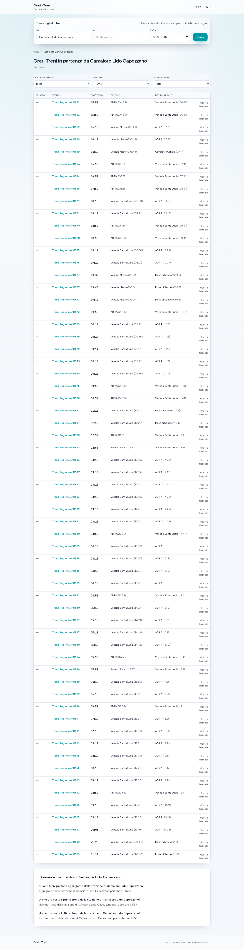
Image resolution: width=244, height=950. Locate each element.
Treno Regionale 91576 (66, 385)
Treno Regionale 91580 (66, 533)
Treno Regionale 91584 (66, 657)
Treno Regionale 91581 (65, 410)
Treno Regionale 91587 (66, 620)
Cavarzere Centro (165, 151)
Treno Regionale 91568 (66, 188)
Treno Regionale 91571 (65, 201)
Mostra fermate (203, 104)
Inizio (198, 6)
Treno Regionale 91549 (66, 607)
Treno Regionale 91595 (65, 805)
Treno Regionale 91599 (66, 842)
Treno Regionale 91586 (66, 669)
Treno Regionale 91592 (65, 792)
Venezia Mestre (119, 127)
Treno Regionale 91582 (65, 595)
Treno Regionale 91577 (66, 275)
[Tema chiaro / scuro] (207, 6)
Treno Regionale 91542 (66, 447)
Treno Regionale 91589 (66, 681)
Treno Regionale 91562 (65, 102)
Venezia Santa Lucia (167, 102)
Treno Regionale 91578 (66, 435)
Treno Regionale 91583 (65, 459)
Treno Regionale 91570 (66, 225)
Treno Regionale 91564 (66, 164)
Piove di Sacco (163, 275)
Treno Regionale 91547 (66, 472)
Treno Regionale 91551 (65, 755)
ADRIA (114, 102)
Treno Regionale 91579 (66, 324)
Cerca (200, 37)
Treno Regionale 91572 (65, 312)
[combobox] (63, 37)
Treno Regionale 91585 (65, 546)
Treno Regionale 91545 (66, 361)
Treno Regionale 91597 (66, 829)
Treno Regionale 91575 (65, 250)
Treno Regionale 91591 (65, 718)
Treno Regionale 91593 (65, 743)
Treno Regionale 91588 (66, 706)
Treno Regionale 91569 (66, 127)
